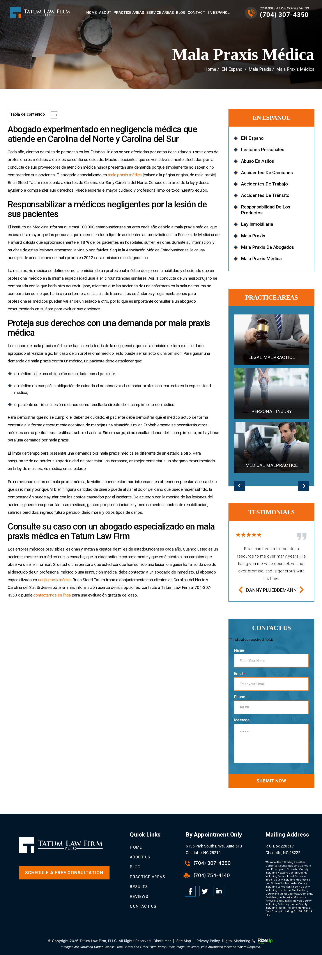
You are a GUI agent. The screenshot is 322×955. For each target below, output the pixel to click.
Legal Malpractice (271, 339)
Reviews (139, 896)
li (218, 891)
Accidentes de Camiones (267, 172)
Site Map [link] (183, 941)
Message (241, 720)
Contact (196, 12)
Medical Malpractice (271, 447)
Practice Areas (129, 12)
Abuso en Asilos (257, 161)
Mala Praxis (253, 235)
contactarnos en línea (52, 595)
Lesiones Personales (262, 149)
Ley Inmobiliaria (257, 224)
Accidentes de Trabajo (264, 184)
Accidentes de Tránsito (265, 195)
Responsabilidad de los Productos (265, 209)
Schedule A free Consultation (64, 872)
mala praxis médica (125, 174)
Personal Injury (271, 393)
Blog (181, 12)
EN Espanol (218, 12)
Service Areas (160, 12)
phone (240, 697)
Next (303, 486)
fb (190, 891)
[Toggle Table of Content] (52, 115)
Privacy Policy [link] (208, 941)
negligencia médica (55, 579)
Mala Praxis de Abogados (267, 247)
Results (139, 886)
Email (239, 674)
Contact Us (143, 906)
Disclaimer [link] (162, 941)
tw (204, 891)
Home (91, 12)
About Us (140, 857)
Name (240, 650)
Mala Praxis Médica (261, 258)
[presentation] (240, 590)
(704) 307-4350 (284, 14)
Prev (239, 486)
